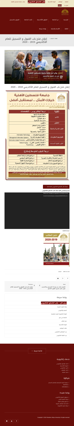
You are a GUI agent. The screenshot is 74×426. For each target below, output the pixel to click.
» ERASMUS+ (65, 387)
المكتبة (66, 2)
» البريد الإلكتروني (64, 368)
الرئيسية (66, 20)
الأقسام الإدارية (55, 29)
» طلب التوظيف (65, 370)
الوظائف (60, 2)
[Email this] (58, 278)
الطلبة (66, 29)
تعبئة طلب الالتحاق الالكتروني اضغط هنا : (57, 187)
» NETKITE (66, 385)
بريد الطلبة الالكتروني (62, 335)
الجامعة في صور (63, 318)
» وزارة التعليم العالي (63, 399)
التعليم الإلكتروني (62, 310)
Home (56, 38)
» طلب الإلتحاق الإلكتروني (62, 364)
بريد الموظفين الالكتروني (61, 332)
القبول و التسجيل (14, 20)
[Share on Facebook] (67, 278)
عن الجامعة (55, 20)
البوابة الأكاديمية (52, 2)
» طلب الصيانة (65, 372)
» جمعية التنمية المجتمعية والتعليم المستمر (58, 383)
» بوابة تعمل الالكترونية (63, 406)
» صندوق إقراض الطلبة (63, 401)
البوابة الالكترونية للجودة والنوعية (59, 314)
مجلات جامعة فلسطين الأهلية (18, 2)
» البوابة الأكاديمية (64, 366)
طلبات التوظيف (63, 328)
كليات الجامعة (28, 20)
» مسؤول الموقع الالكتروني (62, 397)
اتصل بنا (66, 5)
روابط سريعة (42, 29)
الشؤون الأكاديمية (42, 20)
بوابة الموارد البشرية (62, 307)
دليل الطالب (64, 321)
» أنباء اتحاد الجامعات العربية (62, 404)
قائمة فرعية (37, 350)
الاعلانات (52, 38)
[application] (37, 210)
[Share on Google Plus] (63, 278)
